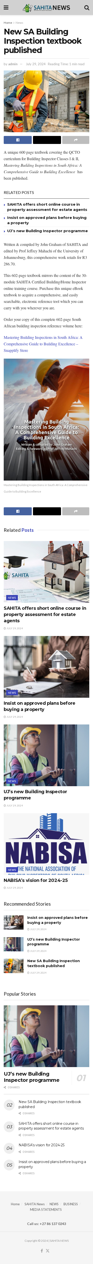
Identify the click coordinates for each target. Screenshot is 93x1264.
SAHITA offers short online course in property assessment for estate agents (45, 615)
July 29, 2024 (36, 64)
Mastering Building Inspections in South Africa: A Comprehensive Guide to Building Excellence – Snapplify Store (43, 344)
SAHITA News (35, 1204)
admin (13, 64)
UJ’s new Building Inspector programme (47, 230)
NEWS (54, 1204)
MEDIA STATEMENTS (46, 1210)
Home (8, 22)
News (19, 22)
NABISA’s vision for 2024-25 (35, 880)
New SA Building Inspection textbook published (53, 963)
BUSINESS (70, 1204)
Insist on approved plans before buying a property (57, 920)
